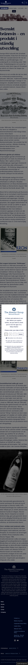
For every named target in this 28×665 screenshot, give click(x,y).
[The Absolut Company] (6, 2)
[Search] (22, 2)
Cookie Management (22, 663)
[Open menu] (26, 3)
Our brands (4, 8)
